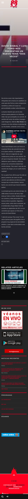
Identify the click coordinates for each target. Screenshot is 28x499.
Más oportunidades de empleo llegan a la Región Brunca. (13, 363)
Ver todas (4, 389)
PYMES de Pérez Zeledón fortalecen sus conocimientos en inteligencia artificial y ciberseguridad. (14, 377)
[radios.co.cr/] (10, 436)
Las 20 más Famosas (7, 409)
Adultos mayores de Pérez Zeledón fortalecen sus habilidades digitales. (13, 384)
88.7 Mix (3, 404)
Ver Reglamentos (14, 351)
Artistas (14, 40)
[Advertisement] (14, 23)
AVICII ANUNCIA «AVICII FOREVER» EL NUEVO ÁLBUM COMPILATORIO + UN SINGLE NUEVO (13, 287)
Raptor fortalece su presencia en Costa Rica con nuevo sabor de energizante (12, 370)
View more (14, 276)
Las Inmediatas (6, 399)
